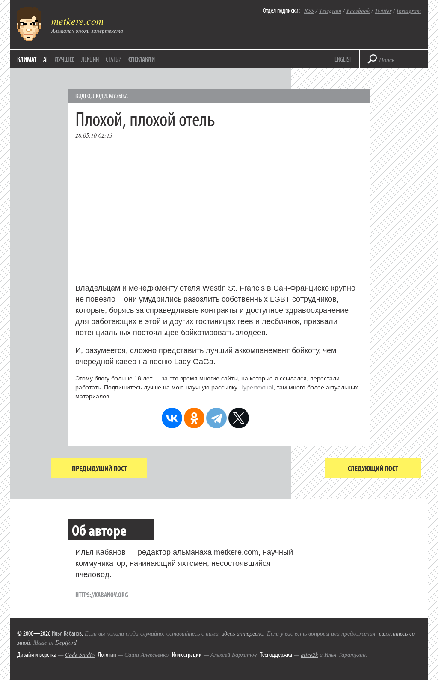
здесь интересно (242, 633)
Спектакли (141, 59)
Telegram (330, 10)
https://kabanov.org (101, 594)
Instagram (409, 10)
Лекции (90, 59)
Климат (26, 59)
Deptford (66, 642)
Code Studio (80, 655)
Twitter (383, 10)
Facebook (358, 10)
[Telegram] (216, 418)
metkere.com (77, 20)
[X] (238, 418)
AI (45, 59)
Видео (82, 95)
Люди (100, 95)
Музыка (118, 95)
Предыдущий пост (99, 468)
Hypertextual (256, 387)
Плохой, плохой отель (145, 118)
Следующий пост (373, 468)
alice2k (309, 655)
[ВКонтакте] (172, 418)
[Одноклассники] (194, 418)
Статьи (113, 59)
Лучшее (64, 59)
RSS (309, 10)
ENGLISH (343, 59)
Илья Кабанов (67, 633)
